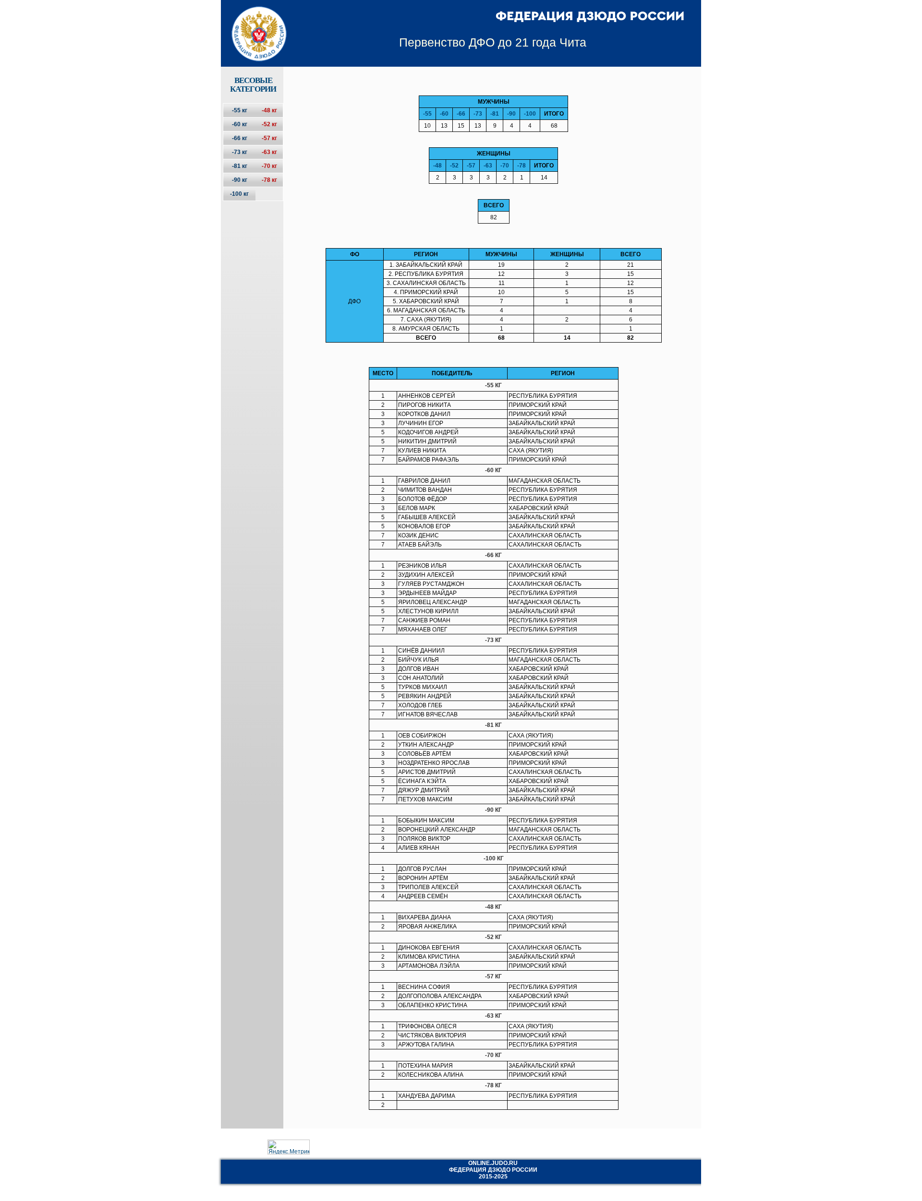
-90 (511, 113)
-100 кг (239, 193)
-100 (530, 113)
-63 (488, 165)
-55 (427, 113)
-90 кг (239, 180)
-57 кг (269, 138)
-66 (461, 113)
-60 (444, 113)
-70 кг (269, 166)
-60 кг (239, 124)
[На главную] (253, 25)
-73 (477, 113)
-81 (494, 113)
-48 (437, 165)
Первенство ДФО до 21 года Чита (492, 42)
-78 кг (269, 180)
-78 (521, 165)
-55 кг (239, 110)
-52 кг (269, 124)
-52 (454, 165)
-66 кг (239, 138)
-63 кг (269, 152)
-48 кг (269, 110)
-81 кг (239, 166)
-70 (504, 165)
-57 (471, 165)
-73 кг (239, 152)
